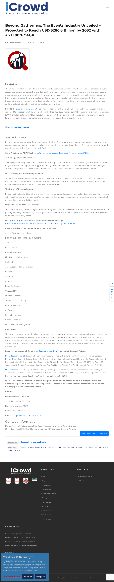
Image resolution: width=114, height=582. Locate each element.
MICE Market (11, 370)
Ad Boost (81, 481)
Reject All (27, 577)
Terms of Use (75, 578)
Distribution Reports (49, 493)
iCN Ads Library (47, 519)
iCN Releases (46, 515)
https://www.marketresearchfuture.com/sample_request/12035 (62, 153)
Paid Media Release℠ (85, 476)
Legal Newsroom (48, 489)
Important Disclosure (90, 578)
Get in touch (10, 552)
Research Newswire (30, 442)
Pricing (44, 498)
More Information (12, 577)
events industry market (26, 109)
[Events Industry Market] (17, 127)
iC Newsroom (47, 485)
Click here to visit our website (94, 433)
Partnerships (46, 502)
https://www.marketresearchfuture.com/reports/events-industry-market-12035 (40, 223)
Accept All (40, 577)
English (43, 442)
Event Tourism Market (15, 356)
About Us (45, 506)
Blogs (44, 481)
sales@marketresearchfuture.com (27, 416)
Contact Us (46, 510)
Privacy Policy (62, 578)
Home (44, 476)
